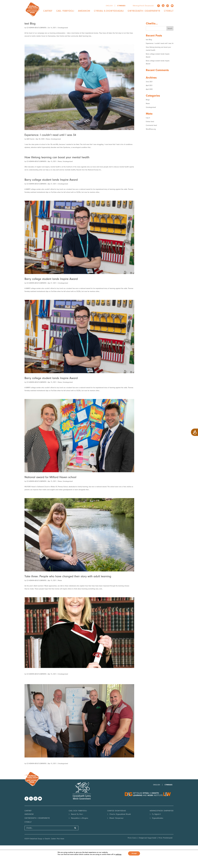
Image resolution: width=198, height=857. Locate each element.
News (48, 139)
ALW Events (30, 139)
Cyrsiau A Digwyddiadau (109, 11)
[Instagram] (167, 5)
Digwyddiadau (157, 818)
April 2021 (149, 85)
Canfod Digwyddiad (116, 811)
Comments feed (151, 125)
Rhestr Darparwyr (117, 818)
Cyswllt (168, 11)
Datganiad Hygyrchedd (147, 838)
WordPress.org (151, 129)
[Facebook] (158, 5)
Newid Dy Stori (77, 814)
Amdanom (84, 11)
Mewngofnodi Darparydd (143, 6)
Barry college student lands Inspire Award (51, 179)
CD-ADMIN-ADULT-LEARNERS (36, 28)
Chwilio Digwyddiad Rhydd (120, 814)
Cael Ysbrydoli (65, 11)
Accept (134, 853)
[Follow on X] (163, 5)
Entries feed (150, 122)
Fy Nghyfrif (156, 814)
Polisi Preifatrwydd (165, 838)
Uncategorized (63, 28)
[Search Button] (75, 828)
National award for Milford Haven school (50, 477)
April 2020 (149, 89)
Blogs (148, 100)
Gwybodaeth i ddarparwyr (144, 11)
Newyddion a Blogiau (79, 818)
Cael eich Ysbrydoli (78, 811)
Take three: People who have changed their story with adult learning (68, 576)
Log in (148, 118)
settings (118, 854)
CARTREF (47, 11)
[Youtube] (172, 5)
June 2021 (149, 82)
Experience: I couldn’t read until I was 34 (50, 135)
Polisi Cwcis (132, 838)
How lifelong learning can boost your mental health (57, 157)
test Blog (30, 23)
